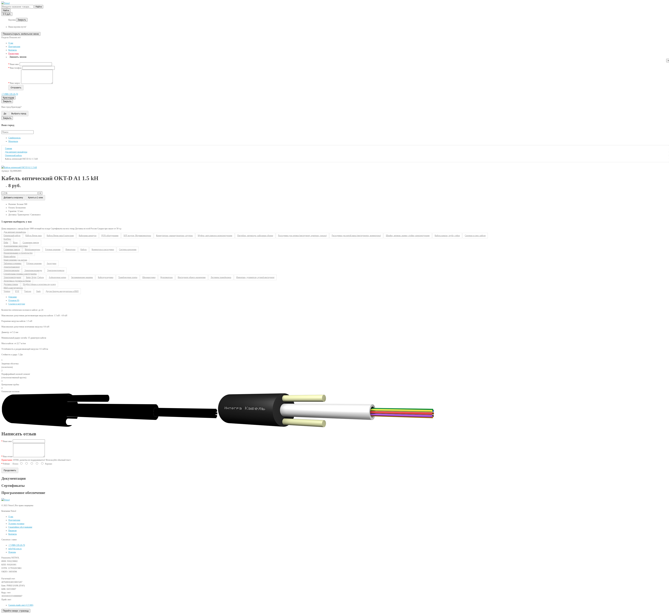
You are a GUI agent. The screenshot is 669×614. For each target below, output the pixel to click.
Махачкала (13, 141)
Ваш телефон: (16, 68)
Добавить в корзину (13, 197)
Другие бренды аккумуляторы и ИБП (62, 291)
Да (5, 113)
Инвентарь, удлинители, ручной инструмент (255, 277)
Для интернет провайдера (15, 232)
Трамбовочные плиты (127, 277)
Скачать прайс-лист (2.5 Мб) (20, 605)
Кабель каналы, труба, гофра (447, 235)
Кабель (83, 249)
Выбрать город (18, 113)
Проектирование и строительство (18, 253)
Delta (6, 242)
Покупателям (14, 46)
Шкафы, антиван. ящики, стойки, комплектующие (408, 235)
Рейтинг (6, 464)
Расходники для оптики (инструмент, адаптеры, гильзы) (302, 235)
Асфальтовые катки (57, 277)
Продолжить (10, 470)
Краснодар (8, 97)
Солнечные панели (12, 249)
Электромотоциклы (55, 270)
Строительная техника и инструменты (20, 274)
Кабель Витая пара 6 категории (60, 235)
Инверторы (70, 249)
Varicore (27, 291)
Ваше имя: (14, 64)
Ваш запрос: (15, 83)
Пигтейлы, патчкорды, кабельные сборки (255, 235)
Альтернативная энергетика (16, 246)
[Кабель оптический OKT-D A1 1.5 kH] (19, 167)
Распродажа (13, 53)
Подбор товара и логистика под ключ (39, 284)
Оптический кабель (12, 235)
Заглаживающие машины (82, 277)
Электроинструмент (12, 277)
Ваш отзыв (8, 456)
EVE (17, 291)
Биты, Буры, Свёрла (35, 277)
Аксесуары (51, 263)
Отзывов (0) (13, 300)
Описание (12, 297)
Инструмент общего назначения (192, 277)
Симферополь (14, 138)
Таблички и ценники (12, 263)
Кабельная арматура (87, 235)
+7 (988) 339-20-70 (9, 94)
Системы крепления (127, 249)
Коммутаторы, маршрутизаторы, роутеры (174, 235)
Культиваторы (166, 277)
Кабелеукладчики (105, 277)
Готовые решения (52, 249)
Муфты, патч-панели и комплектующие (215, 235)
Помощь (12, 552)
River (15, 242)
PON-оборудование (109, 235)
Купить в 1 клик (35, 197)
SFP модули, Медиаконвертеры (137, 235)
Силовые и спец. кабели (475, 235)
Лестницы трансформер (221, 277)
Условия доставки (16, 523)
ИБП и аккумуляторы (13, 288)
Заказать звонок (17, 57)
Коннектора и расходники (103, 249)
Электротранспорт (12, 267)
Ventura (7, 291)
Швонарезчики (148, 277)
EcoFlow (7, 239)
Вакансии (12, 530)
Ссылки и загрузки (16, 304)
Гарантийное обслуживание (20, 527)
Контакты (12, 50)
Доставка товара (11, 284)
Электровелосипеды (33, 270)
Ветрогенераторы (32, 249)
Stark (38, 291)
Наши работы (10, 256)
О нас (10, 43)
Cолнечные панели (31, 242)
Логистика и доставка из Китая (17, 281)
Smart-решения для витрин (15, 260)
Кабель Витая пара (33, 235)
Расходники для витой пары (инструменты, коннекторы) (356, 235)
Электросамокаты (11, 270)
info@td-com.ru (15, 548)
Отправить (16, 87)
